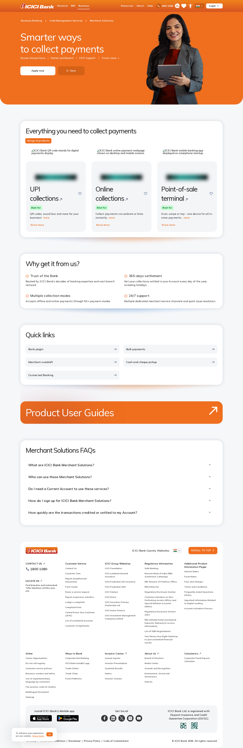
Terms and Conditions (195, 587)
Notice (108, 673)
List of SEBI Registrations (158, 631)
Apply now (37, 70)
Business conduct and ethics (40, 673)
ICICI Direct (110, 597)
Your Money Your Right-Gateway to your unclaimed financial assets (161, 639)
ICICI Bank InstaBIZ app (77, 663)
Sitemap (30, 697)
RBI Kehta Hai (152, 587)
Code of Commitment (116, 740)
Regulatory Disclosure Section (160, 592)
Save (73, 70)
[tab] (38, 140)
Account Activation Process (198, 608)
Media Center (151, 663)
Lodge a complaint (75, 602)
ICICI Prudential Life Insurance (120, 581)
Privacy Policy (92, 740)
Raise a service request (77, 592)
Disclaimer (74, 740)
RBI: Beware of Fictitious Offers (161, 581)
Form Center (71, 587)
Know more (109, 58)
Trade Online (72, 668)
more (46, 217)
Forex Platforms (73, 678)
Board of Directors (154, 658)
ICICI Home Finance (115, 610)
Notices (149, 681)
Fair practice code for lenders (41, 687)
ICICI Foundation (113, 568)
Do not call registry (35, 663)
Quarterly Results (114, 668)
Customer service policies (39, 668)
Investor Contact (113, 678)
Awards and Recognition (157, 668)
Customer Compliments (77, 626)
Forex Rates (190, 576)
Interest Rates (191, 571)
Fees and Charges (193, 581)
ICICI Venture (111, 592)
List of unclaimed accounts (79, 620)
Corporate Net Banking (77, 658)
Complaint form (73, 607)
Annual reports (112, 658)
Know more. (38, 736)
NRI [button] (73, 5)
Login (212, 5)
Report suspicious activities (79, 597)
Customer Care (73, 573)
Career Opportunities (36, 658)
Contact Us (71, 568)
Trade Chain (71, 673)
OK (49, 734)
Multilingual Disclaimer (37, 692)
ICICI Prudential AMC (115, 587)
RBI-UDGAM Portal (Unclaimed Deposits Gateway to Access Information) (160, 623)
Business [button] (84, 5)
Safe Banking (151, 568)
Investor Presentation (116, 663)
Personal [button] (62, 5)
